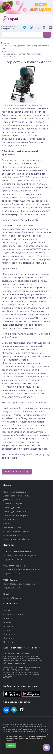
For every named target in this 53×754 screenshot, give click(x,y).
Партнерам (9, 634)
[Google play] (31, 694)
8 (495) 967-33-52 (8, 29)
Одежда (7, 523)
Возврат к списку (17, 471)
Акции (6, 610)
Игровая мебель (11, 535)
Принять (11, 745)
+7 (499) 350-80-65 (12, 574)
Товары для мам (11, 507)
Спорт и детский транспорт (17, 531)
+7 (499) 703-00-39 (12, 559)
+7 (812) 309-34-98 (12, 588)
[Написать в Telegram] (24, 27)
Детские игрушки (12, 527)
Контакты (8, 642)
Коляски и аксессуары (14, 492)
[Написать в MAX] (31, 27)
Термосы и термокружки (16, 515)
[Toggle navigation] (47, 19)
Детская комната (12, 500)
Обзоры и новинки (13, 614)
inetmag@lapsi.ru (12, 598)
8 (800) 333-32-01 (8, 26)
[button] (49, 27)
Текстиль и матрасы (13, 504)
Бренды (7, 622)
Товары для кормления (15, 511)
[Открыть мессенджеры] (46, 747)
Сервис (7, 630)
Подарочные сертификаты (16, 539)
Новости (7, 618)
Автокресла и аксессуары (16, 496)
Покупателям (10, 638)
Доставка (8, 626)
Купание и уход (11, 519)
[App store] (12, 694)
